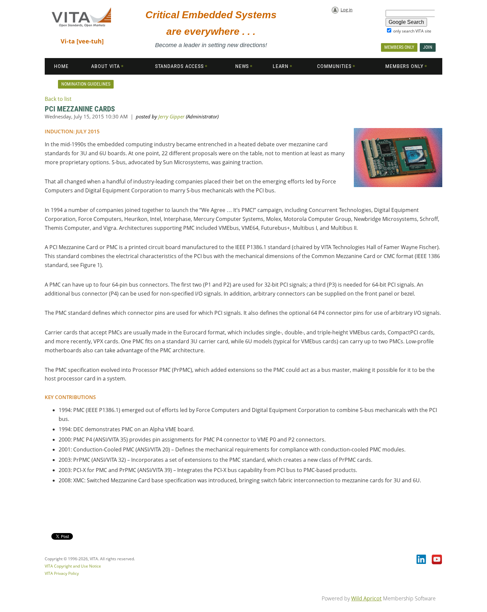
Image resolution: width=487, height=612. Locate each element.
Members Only (399, 47)
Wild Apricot (366, 598)
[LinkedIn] (421, 560)
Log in (346, 10)
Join (427, 47)
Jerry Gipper (171, 116)
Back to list (58, 98)
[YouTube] (437, 560)
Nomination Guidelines (85, 84)
